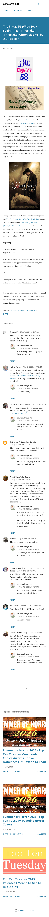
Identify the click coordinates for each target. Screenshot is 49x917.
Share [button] (5, 314)
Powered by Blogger (25, 910)
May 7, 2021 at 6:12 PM (28, 388)
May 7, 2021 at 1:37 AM (29, 332)
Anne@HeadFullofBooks (20, 477)
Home (5, 10)
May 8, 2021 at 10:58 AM (31, 606)
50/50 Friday (15, 310)
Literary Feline (16, 632)
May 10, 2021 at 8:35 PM (29, 616)
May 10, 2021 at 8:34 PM (29, 549)
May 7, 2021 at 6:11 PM (28, 348)
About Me (18, 10)
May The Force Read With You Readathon (22, 219)
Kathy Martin (15, 367)
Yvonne (13, 538)
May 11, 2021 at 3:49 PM (33, 632)
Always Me (11, 4)
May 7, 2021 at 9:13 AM (32, 367)
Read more (41, 771)
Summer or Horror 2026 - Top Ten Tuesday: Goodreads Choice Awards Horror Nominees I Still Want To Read (24, 756)
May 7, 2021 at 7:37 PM (27, 538)
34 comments (16, 834)
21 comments (16, 771)
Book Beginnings (29, 310)
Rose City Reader (27, 123)
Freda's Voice (24, 120)
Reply (12, 361)
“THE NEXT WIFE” (18, 413)
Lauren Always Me (24, 345)
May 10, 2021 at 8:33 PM (29, 509)
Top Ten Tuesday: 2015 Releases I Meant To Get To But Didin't (22, 883)
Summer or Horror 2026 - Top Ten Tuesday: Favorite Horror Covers (23, 820)
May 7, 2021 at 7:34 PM (21, 480)
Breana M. (14, 332)
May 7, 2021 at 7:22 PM (21, 445)
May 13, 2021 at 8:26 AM (29, 656)
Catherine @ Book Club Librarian (23, 442)
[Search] (39, 4)
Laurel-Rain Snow (17, 404)
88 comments (16, 896)
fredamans (14, 606)
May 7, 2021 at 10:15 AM (36, 404)
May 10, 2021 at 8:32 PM (29, 458)
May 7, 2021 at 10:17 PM (26, 571)
